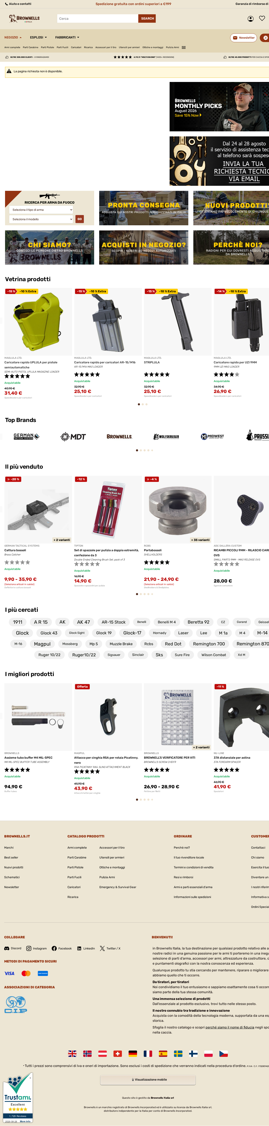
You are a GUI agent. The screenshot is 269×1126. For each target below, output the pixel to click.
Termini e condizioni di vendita (194, 867)
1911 (17, 622)
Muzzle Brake (121, 644)
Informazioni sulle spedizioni (192, 897)
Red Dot (173, 643)
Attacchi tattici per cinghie (87, 793)
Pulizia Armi (172, 47)
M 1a (223, 633)
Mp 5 (94, 644)
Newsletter (11, 887)
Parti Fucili (62, 47)
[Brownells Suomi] (193, 1054)
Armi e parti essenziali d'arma (193, 887)
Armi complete (12, 47)
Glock (22, 633)
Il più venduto (24, 466)
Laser (183, 632)
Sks (159, 654)
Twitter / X (113, 948)
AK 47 (83, 622)
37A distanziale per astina (232, 757)
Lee (203, 632)
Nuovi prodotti (13, 867)
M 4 (242, 633)
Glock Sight (76, 633)
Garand (242, 622)
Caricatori (76, 47)
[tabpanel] (85, 134)
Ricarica (88, 47)
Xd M (241, 655)
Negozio (11, 37)
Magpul (42, 644)
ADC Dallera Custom (228, 545)
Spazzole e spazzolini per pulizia (89, 585)
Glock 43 (49, 633)
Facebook (65, 948)
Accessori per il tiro (105, 47)
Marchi (8, 847)
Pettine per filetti (152, 791)
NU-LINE (219, 753)
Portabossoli (153, 550)
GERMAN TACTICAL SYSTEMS (22, 545)
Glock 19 (104, 632)
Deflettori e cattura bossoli (17, 587)
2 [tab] (85, 178)
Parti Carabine (30, 47)
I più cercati (21, 609)
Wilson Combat (214, 655)
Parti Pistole (47, 47)
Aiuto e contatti (19, 4)
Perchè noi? (182, 847)
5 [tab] (153, 452)
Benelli (141, 622)
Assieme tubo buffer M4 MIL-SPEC (28, 757)
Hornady (159, 633)
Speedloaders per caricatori (18, 398)
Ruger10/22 (84, 654)
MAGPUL (79, 753)
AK (62, 622)
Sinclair (138, 655)
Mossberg (70, 644)
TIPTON (78, 545)
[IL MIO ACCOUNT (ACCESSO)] (252, 19)
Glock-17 (132, 633)
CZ (223, 622)
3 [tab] (93, 178)
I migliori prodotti (29, 674)
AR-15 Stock (113, 622)
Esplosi (36, 37)
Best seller (11, 857)
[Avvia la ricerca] (147, 18)
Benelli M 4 (167, 622)
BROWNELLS (11, 753)
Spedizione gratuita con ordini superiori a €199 (133, 4)
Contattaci (258, 847)
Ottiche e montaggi (152, 47)
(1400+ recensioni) (154, 57)
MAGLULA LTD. (13, 357)
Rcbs (148, 644)
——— (184, 46)
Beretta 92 (198, 622)
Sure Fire (182, 655)
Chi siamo (257, 857)
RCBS (147, 545)
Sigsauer (114, 655)
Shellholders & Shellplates (156, 587)
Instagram (40, 948)
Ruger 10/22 (49, 655)
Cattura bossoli (15, 550)
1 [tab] (78, 178)
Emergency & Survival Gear (117, 887)
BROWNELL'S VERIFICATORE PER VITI (169, 757)
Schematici (12, 877)
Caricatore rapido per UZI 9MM (235, 362)
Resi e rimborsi (183, 877)
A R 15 (41, 622)
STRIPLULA (152, 362)
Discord (16, 948)
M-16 (18, 644)
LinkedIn (89, 948)
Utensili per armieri (129, 47)
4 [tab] (100, 178)
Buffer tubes (10, 791)
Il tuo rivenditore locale (189, 857)
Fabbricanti (65, 37)
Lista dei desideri (263, 18)
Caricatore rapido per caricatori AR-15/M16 (105, 362)
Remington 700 (209, 643)
